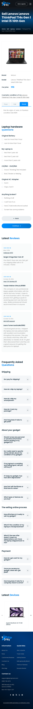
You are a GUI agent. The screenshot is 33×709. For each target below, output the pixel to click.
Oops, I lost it (8, 187)
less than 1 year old (11, 152)
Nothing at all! (9, 198)
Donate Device (21, 668)
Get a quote (22, 4)
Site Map (4, 668)
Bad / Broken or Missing (12, 174)
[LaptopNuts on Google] (13, 695)
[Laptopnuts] (6, 4)
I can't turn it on (9, 202)
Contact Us (5, 661)
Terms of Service (22, 665)
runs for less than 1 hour (12, 143)
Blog (3, 665)
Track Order (20, 654)
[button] (30, 615)
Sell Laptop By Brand (23, 661)
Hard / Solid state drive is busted (16, 206)
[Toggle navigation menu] (30, 4)
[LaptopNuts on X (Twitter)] (16, 695)
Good (24, 104)
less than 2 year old (11, 156)
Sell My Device (21, 657)
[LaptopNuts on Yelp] (19, 695)
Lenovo (18, 29)
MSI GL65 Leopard (9, 321)
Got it (6, 183)
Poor (6, 104)
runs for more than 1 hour (13, 139)
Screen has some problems (14, 209)
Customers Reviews (8, 657)
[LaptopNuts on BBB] (22, 695)
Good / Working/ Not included (15, 170)
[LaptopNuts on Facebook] (10, 695)
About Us (4, 650)
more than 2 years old (12, 160)
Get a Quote (21, 650)
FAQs (3, 654)
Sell (8, 29)
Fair (15, 104)
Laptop (12, 29)
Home (4, 29)
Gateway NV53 (8, 253)
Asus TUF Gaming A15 (10, 281)
